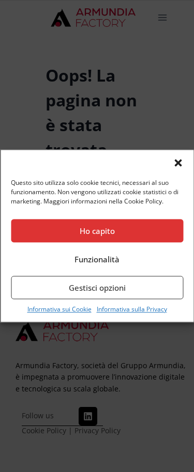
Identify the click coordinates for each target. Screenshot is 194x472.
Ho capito (97, 231)
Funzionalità (97, 259)
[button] (178, 163)
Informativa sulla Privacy (132, 309)
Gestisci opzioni (97, 287)
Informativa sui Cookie (59, 309)
